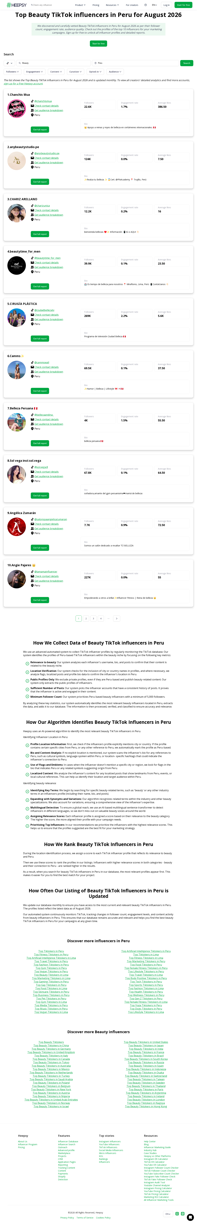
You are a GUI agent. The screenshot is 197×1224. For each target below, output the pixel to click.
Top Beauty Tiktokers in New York (51, 1089)
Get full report (40, 129)
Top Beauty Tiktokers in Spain (146, 1065)
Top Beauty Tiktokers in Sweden (146, 1082)
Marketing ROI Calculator (156, 1197)
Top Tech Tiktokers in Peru (146, 981)
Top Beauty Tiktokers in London (146, 1099)
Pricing (95, 5)
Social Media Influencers (111, 1150)
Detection (63, 1179)
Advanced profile (66, 1150)
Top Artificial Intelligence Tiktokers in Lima (51, 958)
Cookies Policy (103, 1217)
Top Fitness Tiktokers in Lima (146, 958)
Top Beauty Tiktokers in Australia (51, 1065)
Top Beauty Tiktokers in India (146, 1049)
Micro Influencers (107, 1153)
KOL (101, 1156)
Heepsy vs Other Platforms (157, 1156)
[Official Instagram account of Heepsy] (177, 1214)
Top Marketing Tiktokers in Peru (146, 961)
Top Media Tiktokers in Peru (51, 1005)
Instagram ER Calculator (156, 1159)
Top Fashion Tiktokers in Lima (146, 988)
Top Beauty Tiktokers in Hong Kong (146, 1106)
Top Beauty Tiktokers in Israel (51, 1106)
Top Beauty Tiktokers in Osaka (146, 1072)
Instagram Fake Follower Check (159, 1176)
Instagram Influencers (110, 1141)
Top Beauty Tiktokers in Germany (51, 1049)
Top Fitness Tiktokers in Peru (51, 954)
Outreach (62, 1147)
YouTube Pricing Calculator (157, 1191)
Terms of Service (84, 1217)
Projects (62, 1156)
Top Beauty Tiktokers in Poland (51, 1082)
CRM (60, 1159)
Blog (146, 1144)
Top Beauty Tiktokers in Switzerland (146, 1076)
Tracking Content (66, 1167)
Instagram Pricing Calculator (158, 1188)
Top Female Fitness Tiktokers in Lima (145, 1002)
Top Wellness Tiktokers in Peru (146, 995)
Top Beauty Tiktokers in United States (146, 1042)
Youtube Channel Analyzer (157, 1185)
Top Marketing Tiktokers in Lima (51, 978)
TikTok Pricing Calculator (156, 1194)
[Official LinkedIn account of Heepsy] (182, 1214)
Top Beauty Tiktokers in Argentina (146, 1093)
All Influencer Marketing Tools (159, 1199)
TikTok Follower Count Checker (159, 1170)
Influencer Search (66, 1144)
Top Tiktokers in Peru (51, 951)
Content (62, 1170)
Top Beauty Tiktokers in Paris (146, 1089)
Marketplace (64, 1153)
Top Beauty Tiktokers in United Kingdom (51, 1052)
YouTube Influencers (109, 1144)
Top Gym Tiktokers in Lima (51, 1002)
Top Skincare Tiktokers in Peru (51, 991)
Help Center (150, 1141)
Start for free (98, 43)
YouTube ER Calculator (155, 1164)
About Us (22, 1141)
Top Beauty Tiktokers (51, 1042)
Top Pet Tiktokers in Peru (51, 998)
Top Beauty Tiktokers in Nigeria (51, 1096)
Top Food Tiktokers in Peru (146, 964)
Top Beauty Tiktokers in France (146, 1052)
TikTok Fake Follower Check (158, 1179)
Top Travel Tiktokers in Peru (51, 961)
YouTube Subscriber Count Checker (161, 1173)
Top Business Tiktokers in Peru (51, 995)
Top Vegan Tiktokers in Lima (51, 1012)
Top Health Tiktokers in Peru (146, 991)
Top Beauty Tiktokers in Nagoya (146, 1103)
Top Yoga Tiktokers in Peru (146, 1005)
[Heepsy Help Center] (145, 5)
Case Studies (150, 1153)
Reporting (63, 1164)
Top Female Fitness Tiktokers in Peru (145, 968)
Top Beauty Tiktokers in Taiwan (146, 1079)
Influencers (104, 1161)
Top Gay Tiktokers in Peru (51, 985)
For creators (132, 5)
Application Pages (67, 1161)
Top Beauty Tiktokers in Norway (51, 1103)
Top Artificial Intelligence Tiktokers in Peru (146, 951)
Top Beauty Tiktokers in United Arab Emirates (51, 1099)
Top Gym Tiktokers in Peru (51, 968)
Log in (166, 5)
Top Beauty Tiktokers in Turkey (51, 1076)
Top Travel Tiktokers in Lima (146, 975)
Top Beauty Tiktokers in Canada (51, 1059)
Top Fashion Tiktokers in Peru (51, 964)
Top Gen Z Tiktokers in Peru (145, 998)
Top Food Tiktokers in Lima (51, 988)
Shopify (61, 1176)
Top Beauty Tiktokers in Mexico (51, 1069)
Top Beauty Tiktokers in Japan (146, 1045)
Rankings (103, 1159)
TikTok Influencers (108, 1147)
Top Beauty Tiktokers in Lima (51, 975)
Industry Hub (150, 1150)
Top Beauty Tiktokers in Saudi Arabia (51, 1079)
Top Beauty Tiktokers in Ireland (145, 1096)
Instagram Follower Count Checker (161, 1167)
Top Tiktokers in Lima (146, 954)
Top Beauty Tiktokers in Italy (51, 1055)
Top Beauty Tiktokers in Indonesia (146, 1069)
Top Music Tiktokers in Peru (51, 1008)
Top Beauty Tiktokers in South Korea (146, 1059)
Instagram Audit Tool (154, 1182)
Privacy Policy (67, 1217)
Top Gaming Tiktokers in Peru (51, 981)
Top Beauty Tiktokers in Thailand (146, 1086)
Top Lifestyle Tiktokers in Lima (146, 1012)
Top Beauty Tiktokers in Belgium (51, 1086)
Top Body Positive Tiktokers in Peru (146, 978)
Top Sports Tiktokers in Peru (146, 985)
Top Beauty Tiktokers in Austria (51, 1093)
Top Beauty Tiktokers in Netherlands (51, 1072)
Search (186, 63)
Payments (63, 1173)
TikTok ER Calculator (154, 1161)
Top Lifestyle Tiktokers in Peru (146, 971)
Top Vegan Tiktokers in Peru (51, 971)
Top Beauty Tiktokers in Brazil (146, 1055)
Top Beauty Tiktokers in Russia (146, 1062)
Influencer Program (27, 1144)
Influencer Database (68, 1141)
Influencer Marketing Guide (157, 1147)
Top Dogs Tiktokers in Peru (146, 1008)
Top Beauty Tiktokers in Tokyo (51, 1062)
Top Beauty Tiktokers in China (51, 1045)
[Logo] (16, 5)
